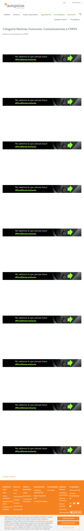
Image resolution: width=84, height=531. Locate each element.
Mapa (4, 493)
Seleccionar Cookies (10, 527)
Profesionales (18, 509)
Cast (64, 2)
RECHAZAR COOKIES (68, 523)
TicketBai (16, 500)
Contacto (72, 493)
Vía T (15, 493)
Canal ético (62, 509)
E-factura (17, 503)
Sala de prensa (64, 512)
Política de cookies (47, 521)
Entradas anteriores (9, 477)
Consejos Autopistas (40, 501)
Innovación (71, 15)
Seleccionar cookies (68, 527)
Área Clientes (18, 506)
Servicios (17, 487)
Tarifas (25, 493)
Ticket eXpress (18, 497)
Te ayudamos (74, 487)
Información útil (74, 490)
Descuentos (27, 496)
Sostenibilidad (59, 15)
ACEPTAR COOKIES (68, 518)
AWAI (16, 490)
